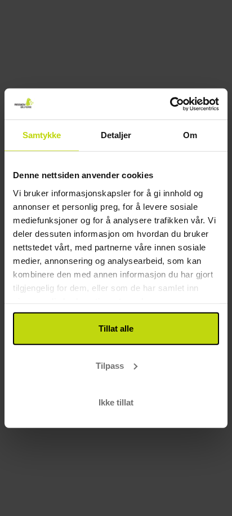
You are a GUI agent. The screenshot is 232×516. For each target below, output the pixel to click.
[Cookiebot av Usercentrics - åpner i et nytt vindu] (170, 103)
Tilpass (110, 365)
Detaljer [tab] (116, 135)
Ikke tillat (116, 402)
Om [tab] (190, 135)
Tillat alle (116, 328)
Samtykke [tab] (42, 135)
